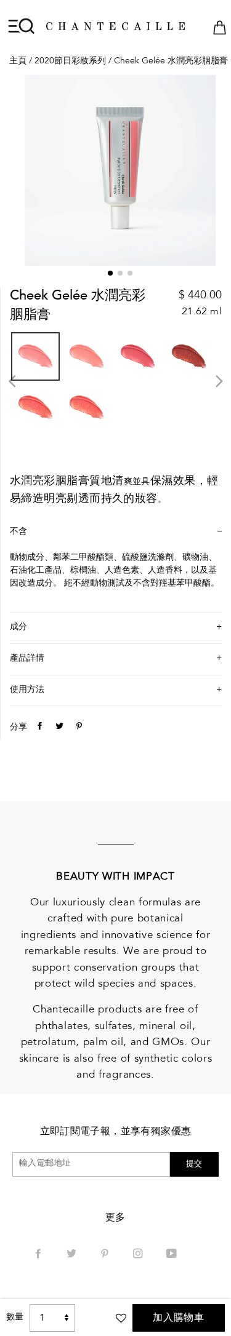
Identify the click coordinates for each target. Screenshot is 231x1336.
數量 (14, 1317)
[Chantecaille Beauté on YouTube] (172, 1255)
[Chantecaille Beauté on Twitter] (73, 1255)
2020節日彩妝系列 (70, 61)
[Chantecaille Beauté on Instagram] (139, 1255)
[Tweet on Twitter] (58, 727)
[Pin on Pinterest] (77, 727)
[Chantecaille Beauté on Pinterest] (106, 1255)
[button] (110, 273)
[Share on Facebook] (38, 727)
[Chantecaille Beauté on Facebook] (39, 1255)
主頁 (17, 61)
